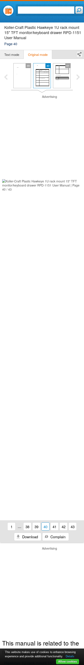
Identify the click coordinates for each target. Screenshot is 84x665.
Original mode (38, 54)
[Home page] (8, 10)
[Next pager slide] (78, 77)
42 (63, 526)
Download (29, 536)
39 (36, 526)
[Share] (79, 54)
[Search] (79, 10)
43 (73, 526)
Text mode (11, 54)
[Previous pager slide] (6, 77)
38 (27, 526)
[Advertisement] (42, 136)
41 (54, 526)
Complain (57, 536)
